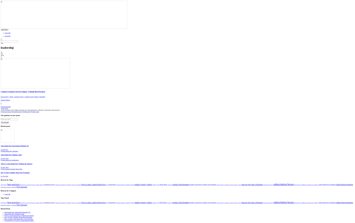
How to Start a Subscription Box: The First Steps (18, 219)
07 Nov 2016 (5, 167)
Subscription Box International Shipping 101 (15, 146)
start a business (257, 184)
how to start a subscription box (94, 184)
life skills (132, 184)
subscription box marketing (312, 184)
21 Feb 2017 (4, 149)
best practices (5, 97)
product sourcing (220, 184)
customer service (19, 97)
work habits (13, 187)
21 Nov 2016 (5, 158)
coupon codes (29, 184)
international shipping (120, 184)
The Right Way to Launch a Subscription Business (19, 220)
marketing (154, 184)
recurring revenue (233, 184)
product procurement (209, 185)
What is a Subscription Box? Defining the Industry (16, 164)
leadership (42, 97)
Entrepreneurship (6, 107)
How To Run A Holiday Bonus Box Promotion (15, 173)
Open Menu (4, 29)
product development (180, 184)
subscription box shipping (327, 185)
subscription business (344, 184)
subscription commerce (6, 187)
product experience (195, 185)
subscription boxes (284, 184)
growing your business (76, 184)
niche (158, 184)
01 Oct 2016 (4, 176)
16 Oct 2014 (4, 108)
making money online (143, 184)
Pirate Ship (163, 185)
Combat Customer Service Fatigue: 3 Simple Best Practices (23, 92)
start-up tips (246, 184)
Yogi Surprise (21, 187)
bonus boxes (22, 184)
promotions (226, 184)
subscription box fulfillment (300, 184)
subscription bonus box (268, 184)
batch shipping (4, 184)
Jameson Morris (5, 100)
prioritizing (169, 184)
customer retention (39, 184)
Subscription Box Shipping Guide (11, 155)
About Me (7, 33)
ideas (107, 184)
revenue (239, 184)
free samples (68, 184)
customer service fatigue (31, 97)
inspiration (112, 185)
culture (11, 97)
